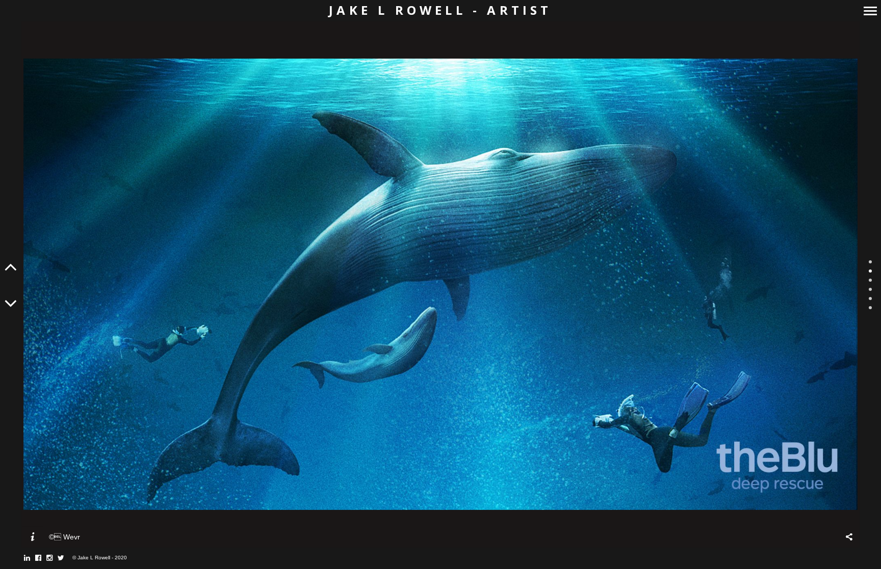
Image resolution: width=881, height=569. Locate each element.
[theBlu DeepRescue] (440, 284)
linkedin (32, 558)
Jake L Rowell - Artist (440, 10)
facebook (43, 558)
